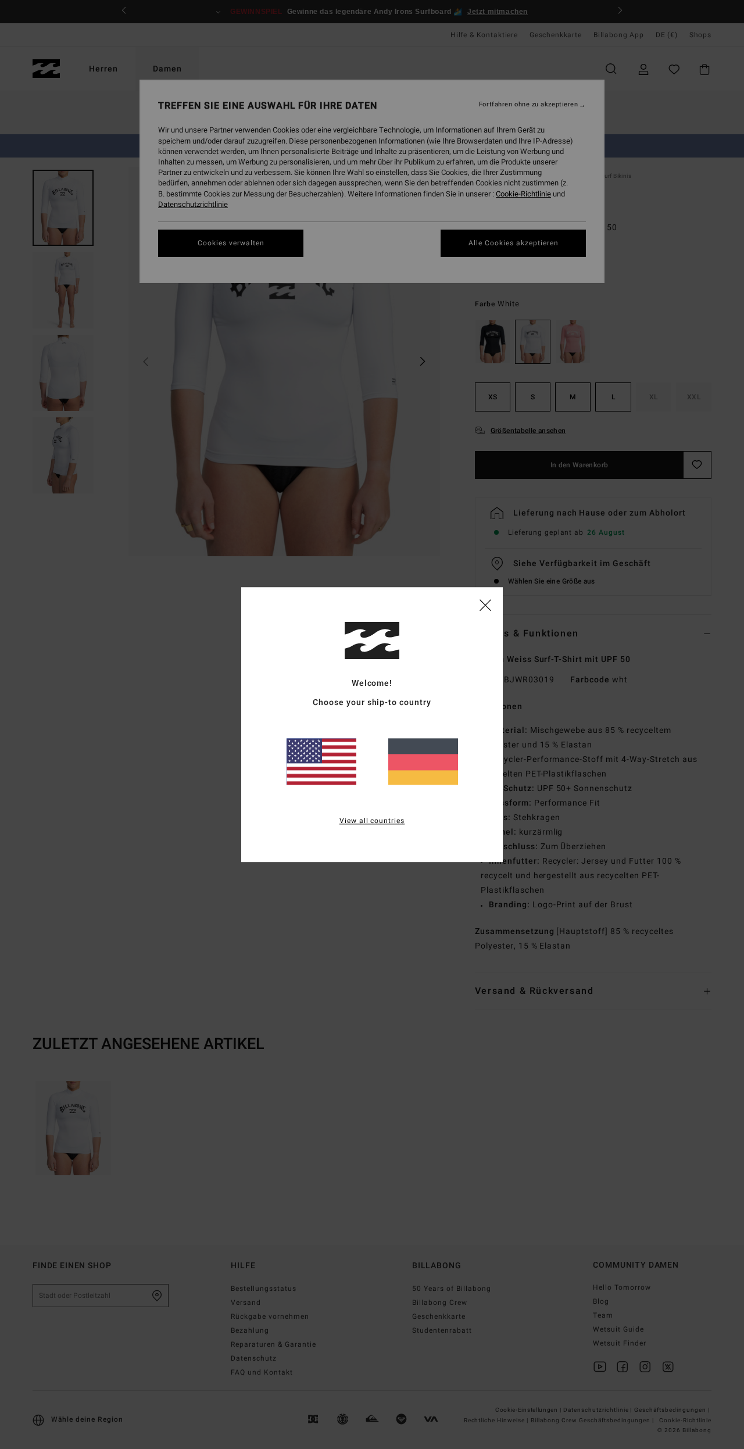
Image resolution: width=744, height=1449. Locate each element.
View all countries (372, 820)
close (485, 604)
